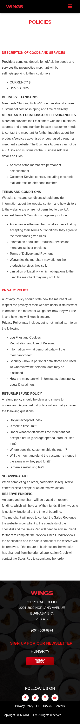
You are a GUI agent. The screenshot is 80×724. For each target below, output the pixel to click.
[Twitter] (35, 697)
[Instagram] (45, 697)
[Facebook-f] (25, 697)
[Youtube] (54, 697)
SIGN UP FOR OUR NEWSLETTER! (42, 643)
